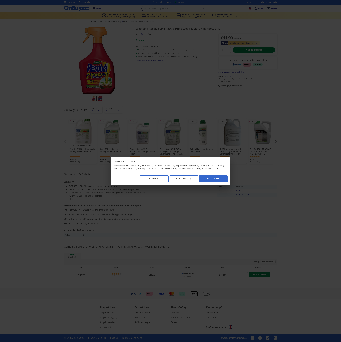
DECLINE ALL (154, 179)
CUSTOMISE (182, 179)
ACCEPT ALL (213, 179)
